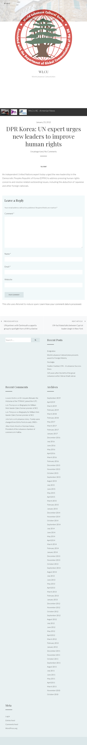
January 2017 (52, 433)
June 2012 (51, 627)
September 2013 (53, 568)
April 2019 (51, 402)
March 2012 (52, 639)
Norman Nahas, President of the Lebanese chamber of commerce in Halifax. (20, 429)
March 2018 (52, 414)
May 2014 (51, 536)
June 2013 (51, 580)
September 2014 (53, 524)
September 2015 (53, 477)
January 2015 (52, 509)
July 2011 (51, 671)
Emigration (51, 351)
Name (8, 254)
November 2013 (53, 560)
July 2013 (51, 576)
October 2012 (52, 611)
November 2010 (53, 690)
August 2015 (52, 481)
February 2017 (53, 430)
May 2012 (51, 631)
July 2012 (51, 623)
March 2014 (52, 544)
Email (8, 266)
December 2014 (53, 513)
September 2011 (53, 663)
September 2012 (53, 615)
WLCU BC (33, 110)
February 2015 (53, 505)
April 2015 (51, 497)
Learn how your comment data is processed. (61, 304)
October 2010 (52, 694)
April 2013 (51, 588)
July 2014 (51, 528)
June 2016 (51, 445)
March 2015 (52, 501)
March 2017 (52, 426)
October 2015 (52, 473)
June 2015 (51, 489)
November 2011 (53, 655)
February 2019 (53, 410)
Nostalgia (50, 362)
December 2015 (53, 465)
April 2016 (51, 453)
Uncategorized (37, 151)
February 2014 (53, 548)
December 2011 (53, 651)
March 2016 (52, 457)
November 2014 (53, 516)
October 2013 (52, 564)
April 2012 (51, 635)
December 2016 (53, 437)
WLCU (43, 72)
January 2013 (52, 599)
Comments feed (11, 724)
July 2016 (51, 441)
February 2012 (53, 643)
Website (8, 279)
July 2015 (51, 485)
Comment (9, 213)
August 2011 (52, 667)
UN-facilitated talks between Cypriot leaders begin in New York (67, 325)
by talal (43, 166)
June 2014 (51, 532)
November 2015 (53, 469)
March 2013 (52, 592)
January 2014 (52, 552)
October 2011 (52, 659)
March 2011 (52, 686)
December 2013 (53, 556)
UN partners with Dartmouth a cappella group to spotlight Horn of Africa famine (20, 325)
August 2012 (52, 619)
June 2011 (51, 675)
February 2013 (53, 596)
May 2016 (51, 449)
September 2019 (53, 398)
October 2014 (52, 520)
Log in (7, 716)
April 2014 (51, 540)
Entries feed (10, 720)
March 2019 (52, 406)
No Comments (50, 151)
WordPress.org (11, 728)
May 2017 (51, 422)
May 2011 (51, 679)
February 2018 (53, 418)
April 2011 (51, 682)
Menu (8, 3)
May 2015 (51, 493)
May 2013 (51, 584)
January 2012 (52, 647)
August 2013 (52, 572)
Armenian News (47, 110)
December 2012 (53, 603)
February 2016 (53, 461)
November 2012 (53, 607)
